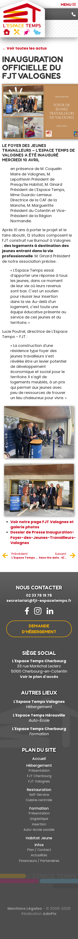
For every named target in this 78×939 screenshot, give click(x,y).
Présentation (39, 770)
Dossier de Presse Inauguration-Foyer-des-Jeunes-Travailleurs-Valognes (43, 537)
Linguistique (39, 818)
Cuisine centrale (39, 800)
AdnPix (50, 913)
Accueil (39, 758)
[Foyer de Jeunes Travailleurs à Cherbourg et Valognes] (22, 19)
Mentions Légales (24, 908)
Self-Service (39, 794)
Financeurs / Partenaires (39, 860)
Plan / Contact (39, 849)
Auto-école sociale (39, 829)
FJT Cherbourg (39, 776)
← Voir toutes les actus (24, 48)
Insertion (39, 824)
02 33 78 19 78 (39, 595)
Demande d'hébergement (39, 628)
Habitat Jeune (39, 838)
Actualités (39, 855)
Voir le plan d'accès (39, 676)
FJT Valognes (39, 781)
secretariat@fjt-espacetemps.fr (39, 600)
